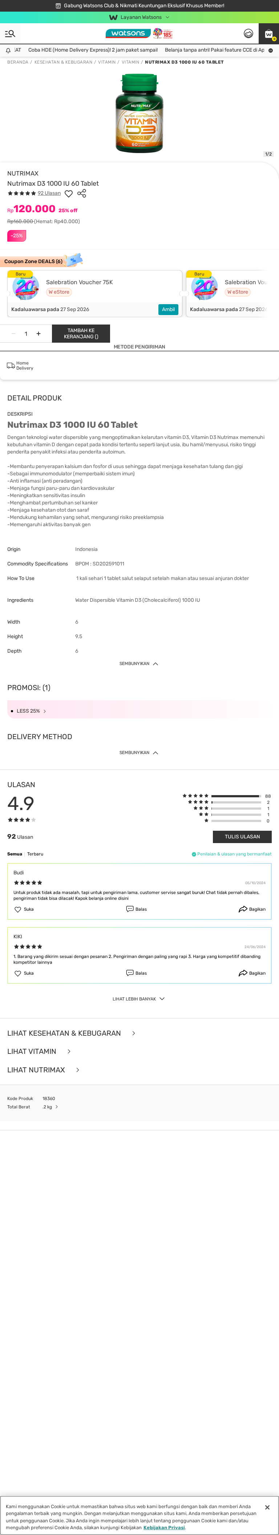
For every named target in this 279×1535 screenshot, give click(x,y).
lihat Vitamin (32, 1051)
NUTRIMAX (23, 173)
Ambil (168, 309)
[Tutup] (267, 1507)
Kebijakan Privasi (164, 1527)
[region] (139, 1515)
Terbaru (35, 854)
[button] (269, 33)
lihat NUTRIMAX (37, 1070)
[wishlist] (68, 193)
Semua (14, 854)
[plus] (38, 333)
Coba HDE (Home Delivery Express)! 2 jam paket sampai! (86, 50)
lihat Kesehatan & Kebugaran (65, 1033)
